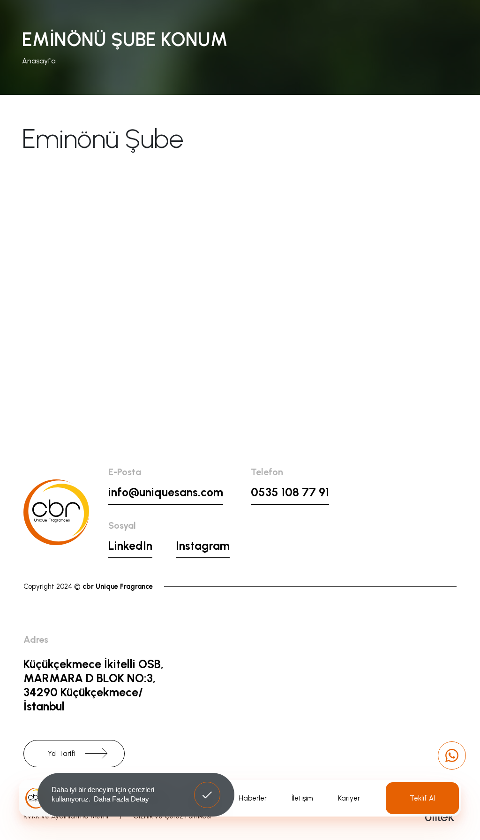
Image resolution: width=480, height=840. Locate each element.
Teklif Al (422, 798)
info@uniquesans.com (165, 492)
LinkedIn (130, 546)
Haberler (253, 798)
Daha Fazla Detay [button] (121, 799)
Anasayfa (39, 60)
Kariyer (349, 798)
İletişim (302, 798)
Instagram (203, 546)
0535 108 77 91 (290, 492)
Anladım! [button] (207, 788)
